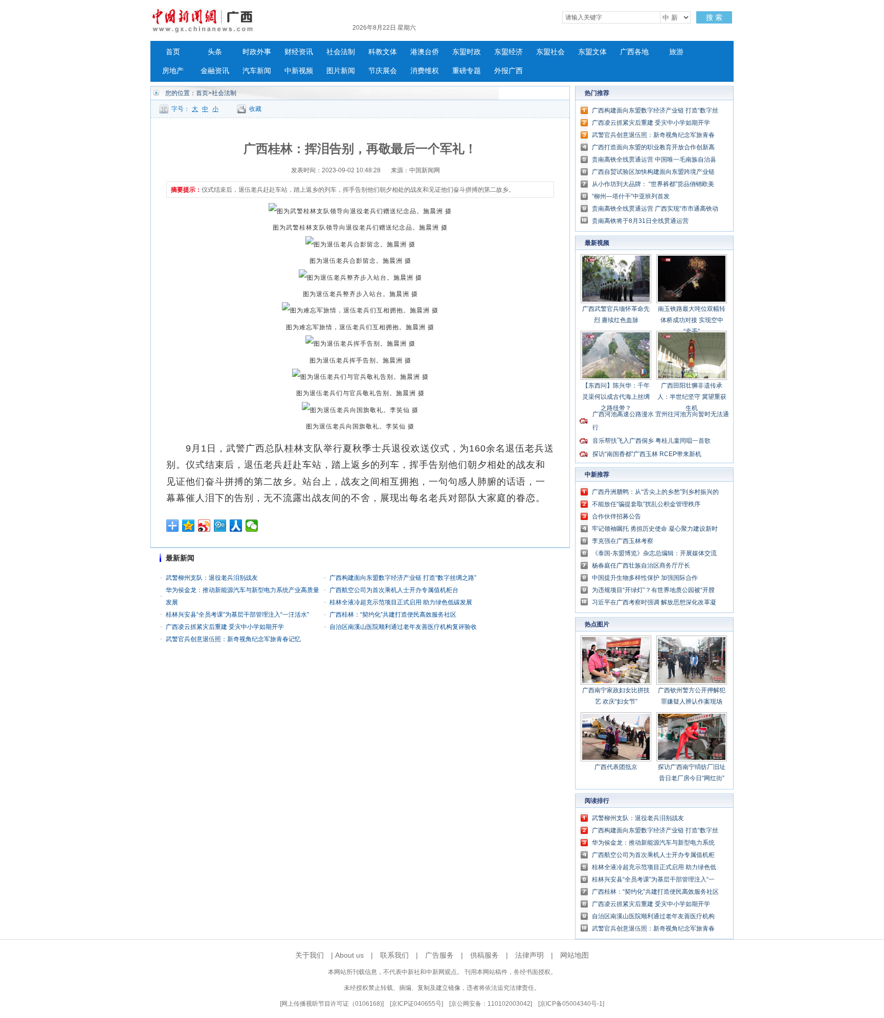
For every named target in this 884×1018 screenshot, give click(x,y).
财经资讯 (298, 52)
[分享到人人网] (236, 525)
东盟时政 (466, 52)
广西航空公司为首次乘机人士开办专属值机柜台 (393, 590)
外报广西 (508, 71)
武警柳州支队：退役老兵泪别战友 (212, 577)
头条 (215, 52)
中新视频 (298, 71)
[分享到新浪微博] (204, 525)
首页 (173, 52)
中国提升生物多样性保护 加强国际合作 (645, 577)
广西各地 (634, 52)
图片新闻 (340, 71)
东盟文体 (592, 52)
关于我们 (309, 955)
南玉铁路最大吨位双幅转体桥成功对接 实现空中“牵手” (691, 320)
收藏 (255, 108)
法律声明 (529, 955)
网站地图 (574, 955)
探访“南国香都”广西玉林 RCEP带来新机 (646, 454)
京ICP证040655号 (416, 1003)
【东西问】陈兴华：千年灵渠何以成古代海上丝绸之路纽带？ (616, 397)
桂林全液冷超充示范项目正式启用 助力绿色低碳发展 (400, 602)
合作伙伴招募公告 (616, 516)
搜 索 (714, 17)
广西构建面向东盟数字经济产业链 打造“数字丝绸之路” (402, 577)
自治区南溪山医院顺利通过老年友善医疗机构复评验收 (403, 626)
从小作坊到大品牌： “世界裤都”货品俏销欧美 (653, 184)
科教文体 (382, 52)
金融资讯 (215, 71)
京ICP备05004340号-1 (571, 1003)
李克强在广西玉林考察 (622, 541)
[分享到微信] (252, 525)
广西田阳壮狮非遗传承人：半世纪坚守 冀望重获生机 (691, 397)
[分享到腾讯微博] (220, 525)
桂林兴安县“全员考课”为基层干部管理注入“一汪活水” (237, 614)
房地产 (173, 71)
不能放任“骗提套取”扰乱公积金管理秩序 (646, 504)
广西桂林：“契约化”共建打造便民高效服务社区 (392, 614)
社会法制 (340, 52)
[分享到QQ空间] (188, 525)
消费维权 (424, 71)
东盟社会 (550, 52)
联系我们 (394, 955)
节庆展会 (382, 71)
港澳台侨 (424, 52)
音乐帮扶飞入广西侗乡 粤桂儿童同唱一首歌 (651, 440)
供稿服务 (484, 955)
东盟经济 (508, 52)
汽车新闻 (256, 71)
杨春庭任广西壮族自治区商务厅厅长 (641, 565)
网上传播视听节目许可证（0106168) (331, 1003)
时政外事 (256, 52)
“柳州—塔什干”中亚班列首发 (631, 196)
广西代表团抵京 (615, 767)
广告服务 (439, 955)
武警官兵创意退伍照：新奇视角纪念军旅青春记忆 (233, 639)
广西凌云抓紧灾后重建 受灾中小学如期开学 (225, 626)
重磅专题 (466, 71)
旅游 (676, 52)
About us (349, 955)
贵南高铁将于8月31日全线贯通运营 (640, 220)
